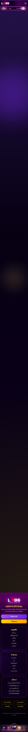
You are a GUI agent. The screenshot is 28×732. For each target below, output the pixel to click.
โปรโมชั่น (14, 643)
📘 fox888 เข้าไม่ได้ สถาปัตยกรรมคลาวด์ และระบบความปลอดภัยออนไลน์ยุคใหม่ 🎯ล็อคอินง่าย (20, 574)
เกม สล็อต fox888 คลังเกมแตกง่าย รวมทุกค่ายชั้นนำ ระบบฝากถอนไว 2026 (8, 548)
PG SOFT (14, 658)
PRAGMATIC (14, 663)
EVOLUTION (14, 671)
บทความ (14, 646)
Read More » (8, 555)
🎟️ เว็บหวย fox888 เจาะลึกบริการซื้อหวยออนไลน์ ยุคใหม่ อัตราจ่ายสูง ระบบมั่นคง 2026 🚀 (19, 550)
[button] (23, 51)
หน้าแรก (14, 633)
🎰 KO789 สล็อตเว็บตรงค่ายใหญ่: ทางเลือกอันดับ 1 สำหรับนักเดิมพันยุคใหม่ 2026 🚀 (8, 574)
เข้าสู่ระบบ (14, 621)
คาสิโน (14, 638)
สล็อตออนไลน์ (14, 635)
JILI (14, 660)
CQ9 (14, 668)
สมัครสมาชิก (14, 616)
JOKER (14, 666)
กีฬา (14, 641)
